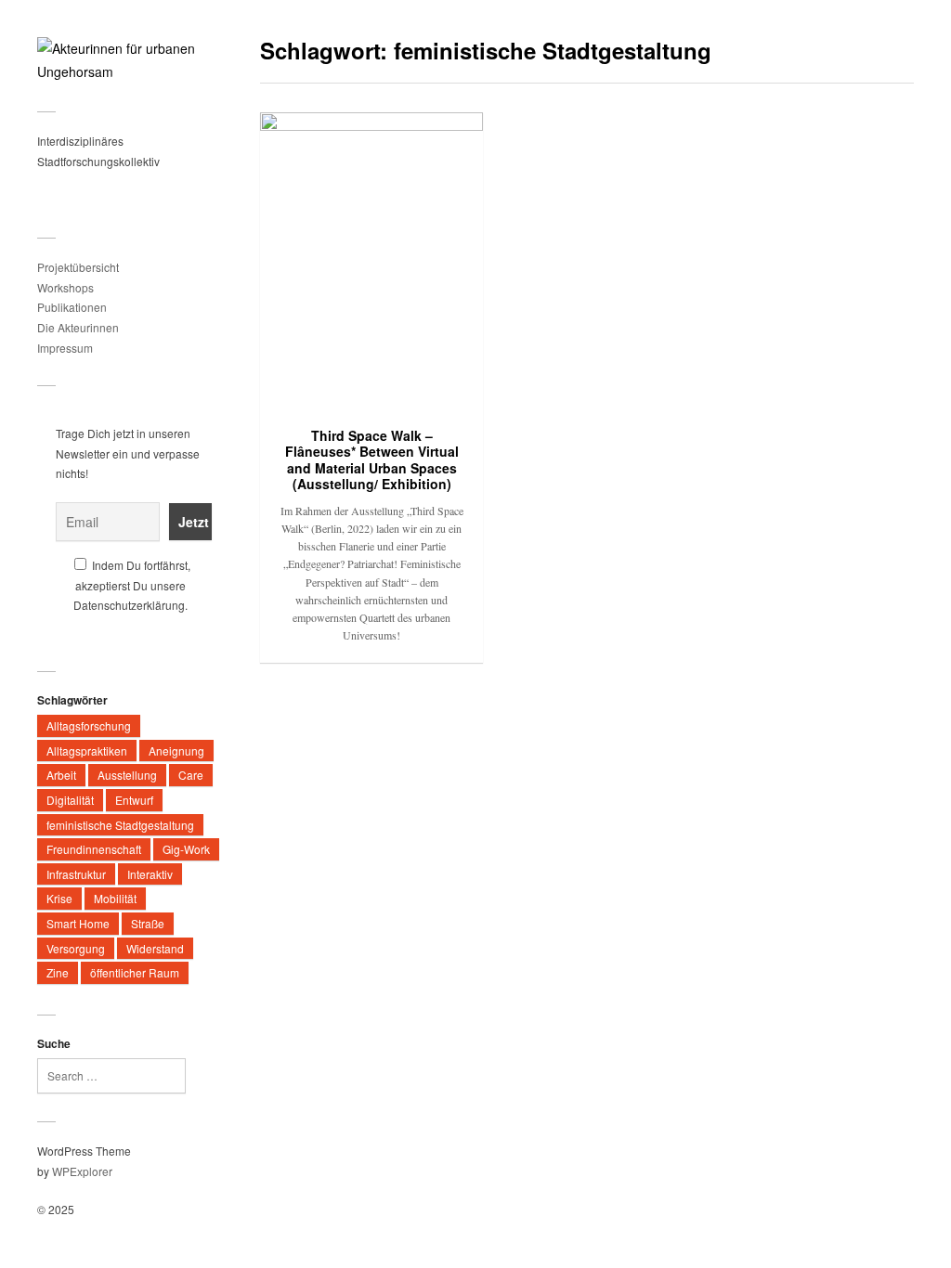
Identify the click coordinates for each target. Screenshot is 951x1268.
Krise (59, 898)
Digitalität (70, 800)
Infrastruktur (76, 874)
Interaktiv (150, 874)
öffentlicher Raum (134, 972)
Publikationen (72, 307)
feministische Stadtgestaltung (120, 825)
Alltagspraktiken (86, 750)
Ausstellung (127, 775)
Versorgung (75, 948)
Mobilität (115, 898)
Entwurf (134, 800)
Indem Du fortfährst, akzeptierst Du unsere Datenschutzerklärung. (131, 585)
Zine (57, 972)
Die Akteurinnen (78, 327)
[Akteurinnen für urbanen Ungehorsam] (130, 60)
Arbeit (61, 775)
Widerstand (155, 948)
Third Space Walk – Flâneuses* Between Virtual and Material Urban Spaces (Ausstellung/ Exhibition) (372, 460)
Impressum (65, 348)
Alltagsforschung (88, 725)
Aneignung (176, 750)
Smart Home (78, 923)
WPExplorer (82, 1171)
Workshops (65, 287)
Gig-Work (186, 849)
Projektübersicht (78, 267)
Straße (147, 923)
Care (190, 775)
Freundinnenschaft (93, 849)
